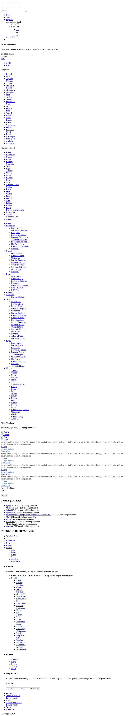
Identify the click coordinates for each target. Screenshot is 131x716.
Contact (9, 700)
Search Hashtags (7, 488)
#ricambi (10, 526)
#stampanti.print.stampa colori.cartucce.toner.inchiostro (28, 515)
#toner (9, 508)
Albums (14, 659)
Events (9, 545)
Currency (5, 56)
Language (5, 70)
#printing (10, 512)
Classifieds (15, 561)
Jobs (13, 550)
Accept (4, 447)
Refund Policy (12, 705)
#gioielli (9, 510)
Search (4, 495)
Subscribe (35, 689)
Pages (13, 552)
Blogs (13, 662)
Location (4, 54)
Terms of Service (13, 696)
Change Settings (7, 449)
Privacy (9, 693)
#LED (9, 524)
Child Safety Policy (14, 702)
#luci (8, 517)
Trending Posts (12, 536)
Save (12, 148)
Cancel (4, 148)
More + (9, 548)
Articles (14, 559)
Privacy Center (12, 698)
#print (8, 505)
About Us (10, 709)
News (8, 543)
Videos (14, 666)
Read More (5, 451)
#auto (8, 519)
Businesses (10, 541)
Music (13, 668)
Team (8, 707)
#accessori (10, 521)
